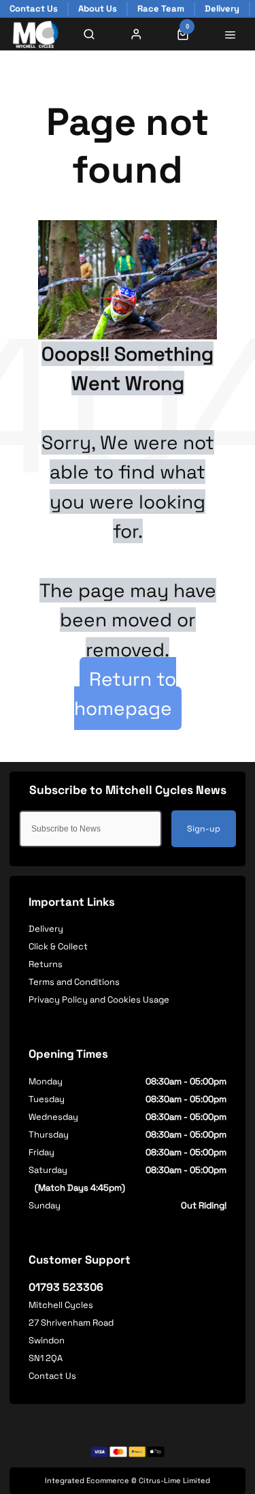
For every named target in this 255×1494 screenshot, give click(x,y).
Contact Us (52, 1376)
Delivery (46, 928)
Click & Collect (58, 946)
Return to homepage (125, 693)
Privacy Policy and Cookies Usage (99, 999)
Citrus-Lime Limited (174, 1480)
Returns (46, 964)
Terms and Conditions (74, 982)
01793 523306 (66, 1287)
